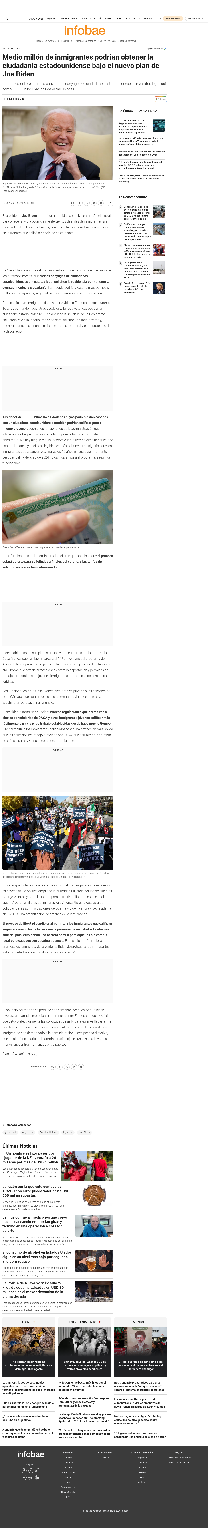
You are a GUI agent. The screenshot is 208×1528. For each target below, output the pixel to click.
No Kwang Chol (51, 41)
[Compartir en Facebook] (80, 203)
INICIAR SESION (195, 18)
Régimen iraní (67, 41)
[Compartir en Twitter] (87, 203)
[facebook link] (24, 1470)
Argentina (51, 18)
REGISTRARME (173, 18)
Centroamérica (133, 18)
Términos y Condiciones (179, 1457)
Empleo (105, 1457)
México (109, 18)
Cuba (158, 18)
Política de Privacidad (179, 1462)
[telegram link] (30, 1477)
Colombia (86, 18)
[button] (6, 18)
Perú (119, 18)
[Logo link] (84, 30)
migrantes (27, 1132)
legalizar (68, 1132)
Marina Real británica (86, 41)
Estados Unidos (69, 18)
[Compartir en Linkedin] (94, 203)
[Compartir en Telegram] (101, 203)
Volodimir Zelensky (107, 41)
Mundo (148, 18)
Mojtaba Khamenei (127, 41)
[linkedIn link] (37, 1477)
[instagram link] (37, 1470)
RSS (68, 1497)
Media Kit (142, 1482)
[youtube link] (24, 1477)
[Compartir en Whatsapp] (72, 203)
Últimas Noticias (68, 1492)
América (68, 1457)
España (98, 18)
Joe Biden (84, 1132)
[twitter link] (30, 1470)
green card (10, 1132)
